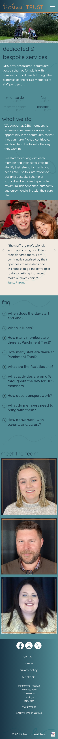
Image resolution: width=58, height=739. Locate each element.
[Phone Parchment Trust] (38, 645)
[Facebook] (20, 645)
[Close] (4, 314)
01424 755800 (29, 707)
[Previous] (4, 250)
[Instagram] (29, 645)
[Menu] (52, 6)
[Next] (53, 250)
